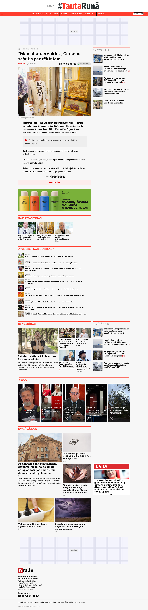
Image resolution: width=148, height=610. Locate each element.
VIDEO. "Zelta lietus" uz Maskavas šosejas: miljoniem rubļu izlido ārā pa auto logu (56, 315)
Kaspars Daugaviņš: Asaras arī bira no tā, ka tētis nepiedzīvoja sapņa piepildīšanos (53, 269)
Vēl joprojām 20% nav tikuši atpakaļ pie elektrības (32, 525)
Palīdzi (101, 14)
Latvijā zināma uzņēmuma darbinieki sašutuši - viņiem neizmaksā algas (54, 295)
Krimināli (90, 14)
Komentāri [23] (54, 182)
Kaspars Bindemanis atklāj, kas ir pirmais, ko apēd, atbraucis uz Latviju (83, 367)
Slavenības (38, 14)
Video (23, 379)
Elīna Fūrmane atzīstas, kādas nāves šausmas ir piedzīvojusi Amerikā (66, 343)
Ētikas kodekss (69, 602)
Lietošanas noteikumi (50, 602)
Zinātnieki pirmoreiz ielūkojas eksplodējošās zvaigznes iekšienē (52, 289)
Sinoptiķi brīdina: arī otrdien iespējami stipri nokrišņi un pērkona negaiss (70, 526)
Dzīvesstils (52, 14)
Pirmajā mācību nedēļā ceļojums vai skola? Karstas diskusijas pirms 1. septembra (53, 282)
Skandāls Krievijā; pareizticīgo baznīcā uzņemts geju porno (49, 276)
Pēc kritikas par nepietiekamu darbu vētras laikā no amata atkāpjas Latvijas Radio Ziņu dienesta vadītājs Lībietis (37, 468)
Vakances (77, 602)
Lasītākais (101, 50)
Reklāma (26, 602)
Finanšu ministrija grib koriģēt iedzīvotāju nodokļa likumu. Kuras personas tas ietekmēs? (75, 489)
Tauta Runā (25, 49)
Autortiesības (60, 602)
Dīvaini (64, 14)
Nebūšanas (76, 14)
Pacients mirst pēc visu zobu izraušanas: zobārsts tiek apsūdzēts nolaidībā (116, 91)
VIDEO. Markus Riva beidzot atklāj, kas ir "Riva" (82, 342)
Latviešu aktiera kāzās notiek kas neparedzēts (114, 102)
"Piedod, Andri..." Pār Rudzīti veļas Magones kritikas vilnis (49, 302)
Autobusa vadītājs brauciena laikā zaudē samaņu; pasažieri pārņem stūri (116, 57)
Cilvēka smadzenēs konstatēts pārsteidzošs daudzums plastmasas (52, 263)
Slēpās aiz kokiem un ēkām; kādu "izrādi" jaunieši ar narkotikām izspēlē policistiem (54, 308)
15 (123, 82)
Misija (31, 602)
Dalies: (47, 177)
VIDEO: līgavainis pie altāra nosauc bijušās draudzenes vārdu (50, 256)
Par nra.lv (20, 602)
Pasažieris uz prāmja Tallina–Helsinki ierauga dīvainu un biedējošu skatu (115, 68)
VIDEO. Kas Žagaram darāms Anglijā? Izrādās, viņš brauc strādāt (66, 365)
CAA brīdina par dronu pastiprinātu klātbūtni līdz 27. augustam (77, 456)
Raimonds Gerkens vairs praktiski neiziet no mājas (26, 237)
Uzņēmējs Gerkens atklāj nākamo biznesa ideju (62, 238)
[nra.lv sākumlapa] (50, 6)
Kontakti (83, 602)
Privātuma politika (39, 602)
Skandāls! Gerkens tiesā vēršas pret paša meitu (44, 237)
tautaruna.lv (21, 64)
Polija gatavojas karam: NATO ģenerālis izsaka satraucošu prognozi (114, 80)
